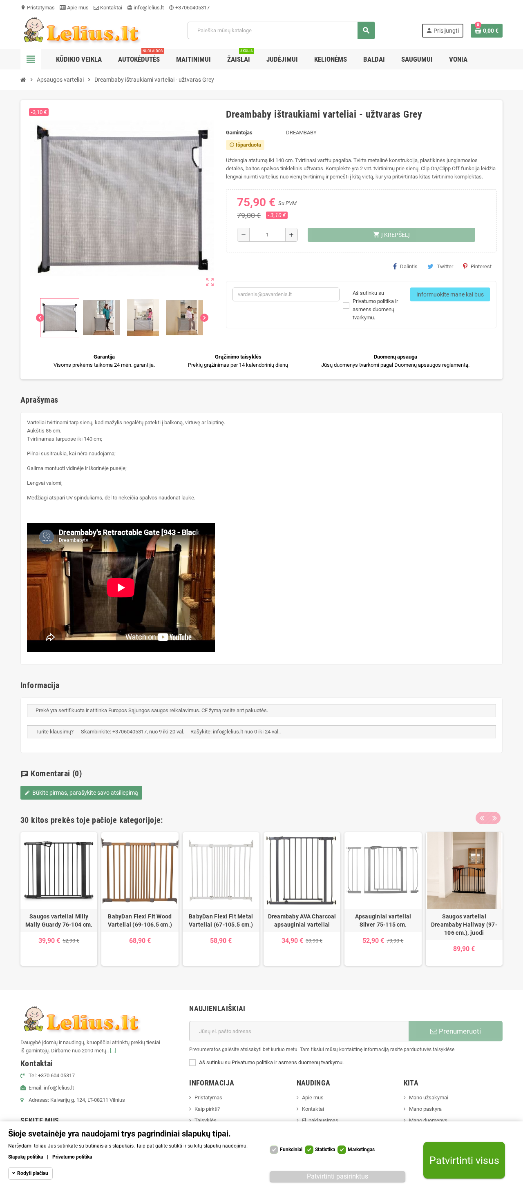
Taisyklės (205, 1120)
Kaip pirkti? (207, 1109)
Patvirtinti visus (464, 1160)
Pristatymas (37, 7)
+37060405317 (189, 7)
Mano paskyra (425, 1109)
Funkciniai (291, 1149)
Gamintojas (239, 132)
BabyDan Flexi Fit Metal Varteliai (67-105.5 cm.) (221, 920)
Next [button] (494, 818)
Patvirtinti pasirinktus (337, 1176)
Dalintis (409, 266)
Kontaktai (110, 7)
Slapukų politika (25, 1157)
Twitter (445, 266)
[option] (58, 899)
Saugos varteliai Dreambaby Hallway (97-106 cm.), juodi (464, 924)
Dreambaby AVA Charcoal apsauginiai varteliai (302, 920)
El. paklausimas (320, 1120)
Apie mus (77, 7)
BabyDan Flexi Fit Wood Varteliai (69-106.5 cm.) (140, 920)
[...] (113, 1050)
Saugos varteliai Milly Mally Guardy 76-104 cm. (58, 920)
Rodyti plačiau (32, 1173)
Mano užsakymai (428, 1097)
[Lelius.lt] (80, 30)
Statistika (325, 1149)
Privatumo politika (72, 1157)
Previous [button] (482, 818)
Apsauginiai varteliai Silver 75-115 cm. (383, 920)
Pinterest (481, 266)
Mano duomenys (428, 1120)
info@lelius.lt (145, 7)
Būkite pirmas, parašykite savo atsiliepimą (81, 792)
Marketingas (361, 1149)
